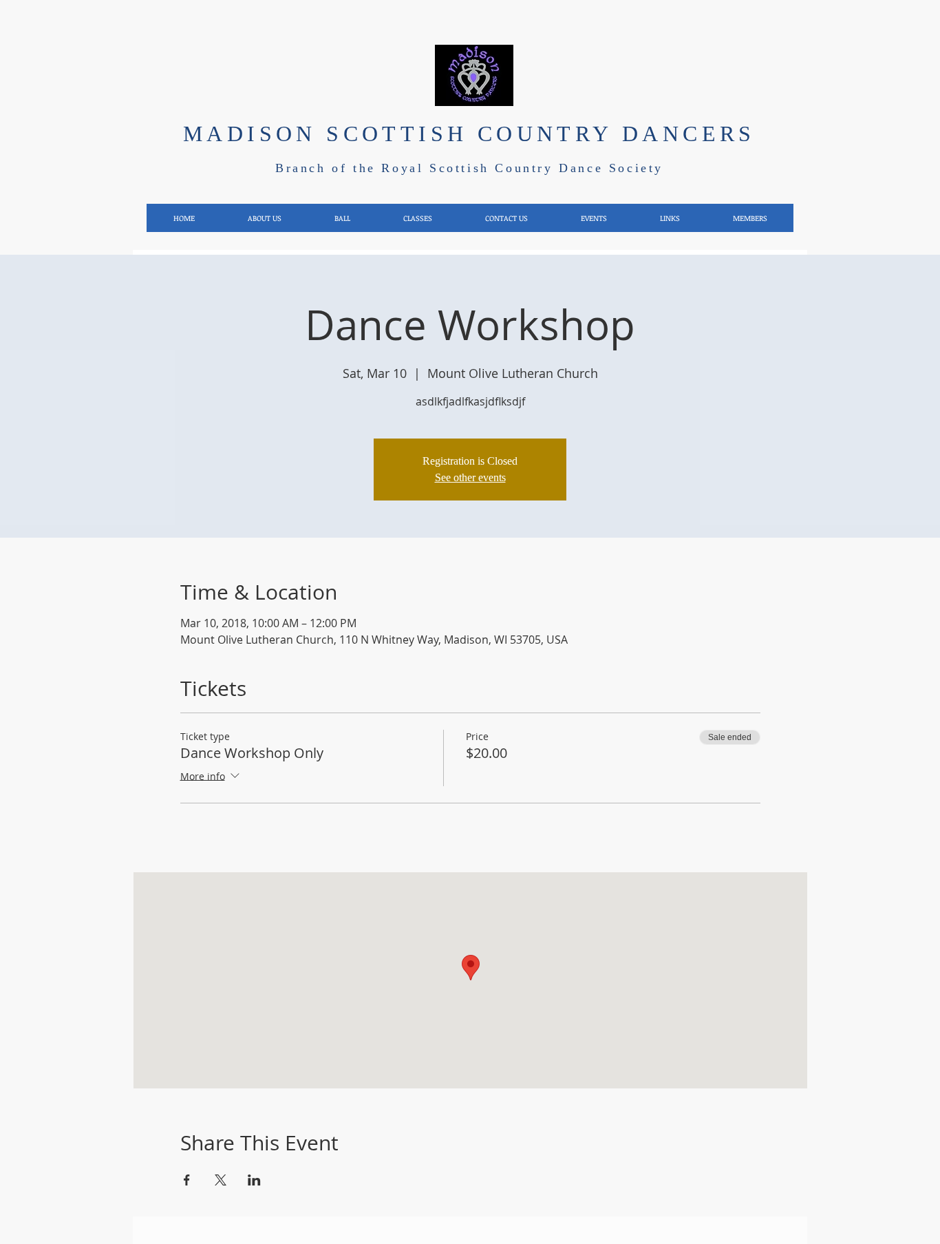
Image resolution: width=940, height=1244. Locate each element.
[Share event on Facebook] (186, 1179)
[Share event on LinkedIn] (254, 1179)
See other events (470, 477)
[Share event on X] (220, 1179)
